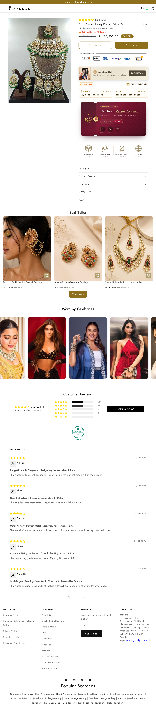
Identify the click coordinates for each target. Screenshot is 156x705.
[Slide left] (7, 233)
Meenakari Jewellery (133, 694)
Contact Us (47, 638)
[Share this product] (145, 24)
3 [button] (79, 597)
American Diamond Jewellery (27, 698)
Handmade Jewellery (75, 698)
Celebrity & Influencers (53, 620)
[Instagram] (74, 680)
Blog (44, 632)
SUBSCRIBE (91, 633)
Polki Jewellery (53, 698)
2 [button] (74, 597)
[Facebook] (66, 680)
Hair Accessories (50, 656)
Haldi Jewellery (115, 702)
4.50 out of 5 (38, 407)
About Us (46, 614)
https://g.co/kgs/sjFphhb (138, 640)
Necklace (46, 644)
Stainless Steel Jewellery (102, 698)
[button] (4, 8)
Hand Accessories (51, 662)
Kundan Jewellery (87, 694)
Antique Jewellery (127, 698)
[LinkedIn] (82, 680)
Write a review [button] (126, 408)
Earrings (46, 650)
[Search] (142, 8)
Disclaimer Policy (11, 637)
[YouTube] (90, 680)
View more (78, 294)
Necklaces (15, 694)
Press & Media (49, 626)
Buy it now (132, 45)
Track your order (50, 668)
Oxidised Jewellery (109, 694)
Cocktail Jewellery (72, 702)
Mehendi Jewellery (95, 702)
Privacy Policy (10, 631)
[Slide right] (148, 233)
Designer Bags (52, 702)
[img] (17, 458)
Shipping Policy (11, 614)
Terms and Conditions (14, 643)
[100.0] (78, 432)
